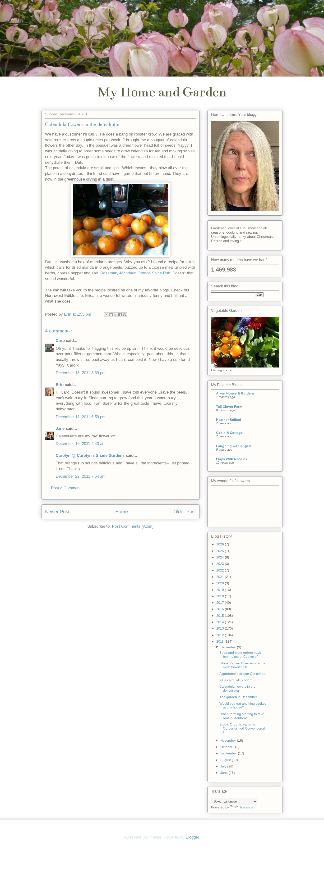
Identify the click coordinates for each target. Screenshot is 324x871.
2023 (220, 564)
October (226, 747)
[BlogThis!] (111, 314)
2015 (220, 615)
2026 (220, 544)
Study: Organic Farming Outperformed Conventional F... (242, 728)
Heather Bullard (228, 420)
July (223, 766)
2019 (220, 590)
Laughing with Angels (234, 446)
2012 (220, 635)
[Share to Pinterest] (124, 314)
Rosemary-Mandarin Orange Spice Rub (135, 273)
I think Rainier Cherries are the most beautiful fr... (242, 665)
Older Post (184, 511)
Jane (60, 428)
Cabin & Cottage (229, 433)
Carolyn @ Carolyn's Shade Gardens (90, 455)
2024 (220, 557)
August (226, 760)
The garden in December (238, 697)
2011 (220, 641)
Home (121, 511)
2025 (220, 551)
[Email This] (106, 314)
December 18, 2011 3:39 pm (81, 373)
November (228, 740)
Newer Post (57, 511)
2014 (220, 622)
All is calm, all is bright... (237, 680)
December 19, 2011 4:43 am (81, 443)
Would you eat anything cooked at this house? (243, 705)
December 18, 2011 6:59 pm (81, 417)
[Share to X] (115, 314)
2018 (220, 596)
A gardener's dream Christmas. (242, 674)
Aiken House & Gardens (235, 393)
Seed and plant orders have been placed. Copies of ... (240, 654)
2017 (220, 602)
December (228, 647)
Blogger (192, 837)
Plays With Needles (231, 459)
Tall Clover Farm (229, 406)
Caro (60, 340)
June (224, 773)
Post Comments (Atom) (133, 526)
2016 (220, 609)
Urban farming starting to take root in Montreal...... (241, 716)
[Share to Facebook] (120, 314)
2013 (220, 628)
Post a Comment (66, 488)
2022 (220, 570)
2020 (220, 583)
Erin (60, 384)
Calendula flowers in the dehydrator (237, 688)
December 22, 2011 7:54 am (81, 476)
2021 (220, 577)
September (229, 753)
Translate (246, 807)
